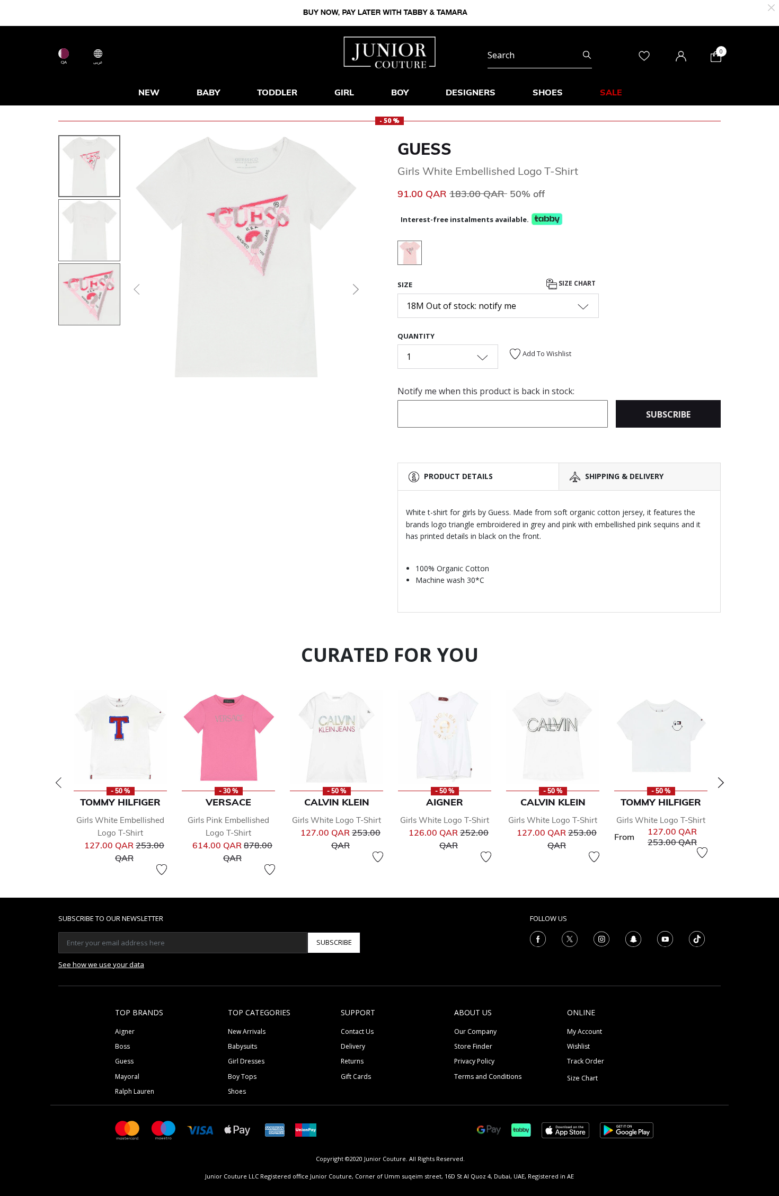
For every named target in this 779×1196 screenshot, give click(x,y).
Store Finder (473, 1046)
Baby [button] (208, 92)
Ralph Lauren (134, 1091)
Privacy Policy (474, 1061)
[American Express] (275, 1129)
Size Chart (576, 283)
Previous (58, 783)
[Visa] (200, 1129)
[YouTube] (665, 938)
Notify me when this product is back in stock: (485, 391)
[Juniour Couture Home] (390, 51)
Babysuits (242, 1046)
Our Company (475, 1031)
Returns (352, 1061)
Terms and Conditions (487, 1076)
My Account (584, 1031)
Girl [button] (344, 92)
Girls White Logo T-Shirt (336, 820)
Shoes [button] (548, 92)
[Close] (771, 7)
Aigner (125, 1031)
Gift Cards (356, 1076)
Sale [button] (611, 92)
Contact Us (357, 1031)
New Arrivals (246, 1031)
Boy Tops (242, 1076)
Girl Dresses (246, 1061)
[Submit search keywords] (587, 55)
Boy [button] (400, 92)
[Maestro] (163, 1129)
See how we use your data (101, 964)
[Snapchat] (633, 938)
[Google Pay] (489, 1129)
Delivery (353, 1046)
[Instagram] (601, 938)
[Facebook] (538, 938)
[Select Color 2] (409, 254)
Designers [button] (470, 92)
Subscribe (334, 942)
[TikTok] (697, 938)
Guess (424, 149)
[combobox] (540, 55)
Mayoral (127, 1076)
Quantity (416, 336)
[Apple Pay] (237, 1129)
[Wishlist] (161, 869)
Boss (122, 1046)
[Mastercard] (127, 1129)
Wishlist (578, 1046)
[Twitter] (570, 938)
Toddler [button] (277, 92)
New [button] (149, 92)
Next (721, 783)
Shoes (237, 1091)
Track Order (585, 1061)
